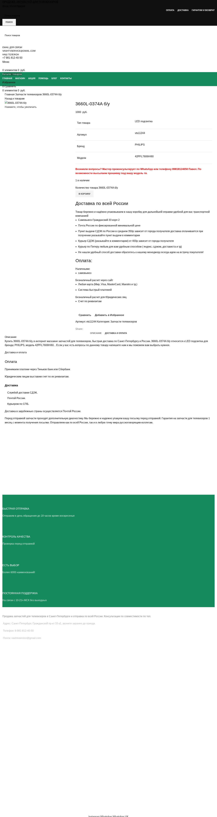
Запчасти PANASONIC (13, 741)
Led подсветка (9, 662)
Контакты (7, 795)
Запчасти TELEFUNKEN (14, 757)
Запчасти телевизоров (28, 94)
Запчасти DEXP (10, 752)
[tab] (96, 333)
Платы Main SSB (11, 651)
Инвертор (7, 678)
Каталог (6, 789)
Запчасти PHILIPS (11, 702)
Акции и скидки (10, 784)
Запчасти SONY (10, 707)
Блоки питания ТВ (11, 657)
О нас (5, 773)
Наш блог (7, 779)
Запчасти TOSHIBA (12, 713)
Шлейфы (7, 673)
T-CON (5, 667)
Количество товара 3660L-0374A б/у (96, 187)
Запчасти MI (8, 736)
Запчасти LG (9, 696)
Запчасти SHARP (11, 730)
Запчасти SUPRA (11, 718)
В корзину (84, 194)
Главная (10, 94)
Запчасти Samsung (12, 691)
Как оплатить (9, 800)
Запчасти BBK (9, 747)
